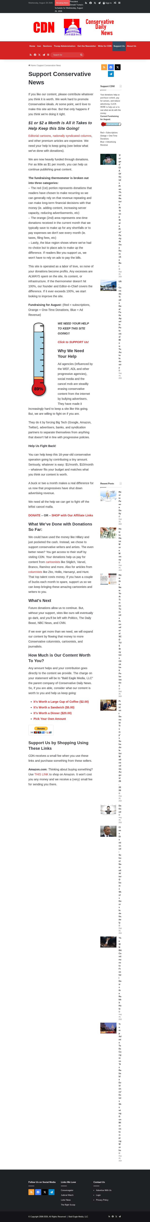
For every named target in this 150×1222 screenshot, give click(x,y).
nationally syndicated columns (72, 135)
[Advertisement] (111, 431)
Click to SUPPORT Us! (73, 342)
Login (98, 1195)
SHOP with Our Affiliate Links (72, 515)
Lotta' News (66, 1200)
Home (32, 46)
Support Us (119, 46)
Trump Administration (64, 46)
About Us (131, 46)
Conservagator (67, 1190)
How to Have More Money (120, 544)
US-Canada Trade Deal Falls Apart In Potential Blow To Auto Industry (120, 324)
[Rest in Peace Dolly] (108, 495)
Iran (39, 46)
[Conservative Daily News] (75, 27)
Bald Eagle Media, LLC (78, 1217)
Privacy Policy (102, 1200)
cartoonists (53, 562)
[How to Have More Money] (108, 532)
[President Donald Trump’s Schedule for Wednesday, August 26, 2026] (108, 705)
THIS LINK (41, 774)
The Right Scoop (68, 1205)
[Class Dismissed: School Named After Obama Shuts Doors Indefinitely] (108, 831)
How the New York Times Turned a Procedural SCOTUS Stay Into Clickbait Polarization (120, 630)
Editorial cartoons (39, 135)
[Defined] (108, 809)
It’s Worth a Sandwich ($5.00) (54, 707)
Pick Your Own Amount (50, 718)
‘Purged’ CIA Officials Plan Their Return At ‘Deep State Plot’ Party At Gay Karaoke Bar (120, 210)
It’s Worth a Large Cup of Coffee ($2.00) (61, 701)
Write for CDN (104, 46)
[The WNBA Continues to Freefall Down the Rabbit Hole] (108, 941)
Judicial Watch (67, 1195)
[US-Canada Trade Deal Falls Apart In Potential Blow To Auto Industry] (108, 285)
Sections (47, 46)
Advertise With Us (103, 1190)
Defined (120, 809)
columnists (35, 571)
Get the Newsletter (86, 46)
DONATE (34, 515)
